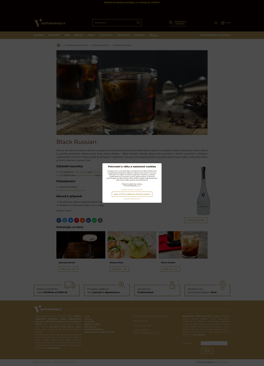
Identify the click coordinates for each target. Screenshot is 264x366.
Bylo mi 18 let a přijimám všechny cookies (132, 194)
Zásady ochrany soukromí (132, 190)
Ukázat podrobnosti (132, 199)
